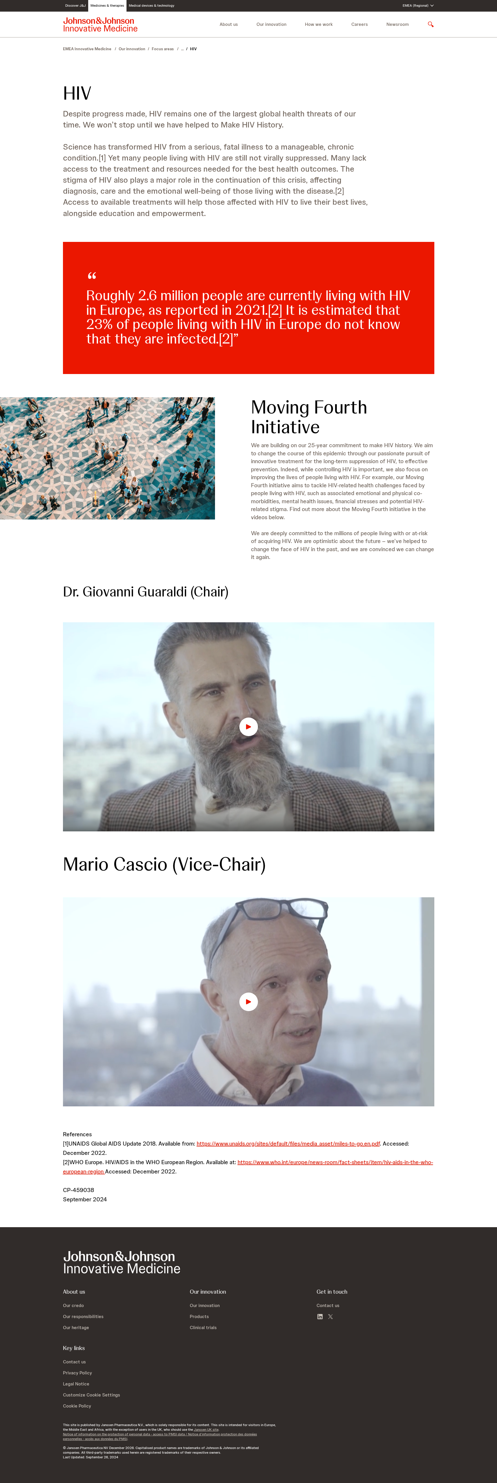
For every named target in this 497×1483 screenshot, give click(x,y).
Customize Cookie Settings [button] (91, 1395)
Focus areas (163, 48)
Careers (359, 24)
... (182, 48)
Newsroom (397, 24)
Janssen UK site (206, 1429)
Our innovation (132, 48)
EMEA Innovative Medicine (87, 48)
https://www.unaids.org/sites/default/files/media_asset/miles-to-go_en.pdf (288, 1143)
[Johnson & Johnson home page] (100, 24)
